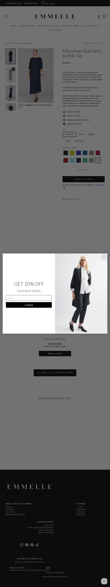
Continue (29, 305)
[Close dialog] (104, 257)
